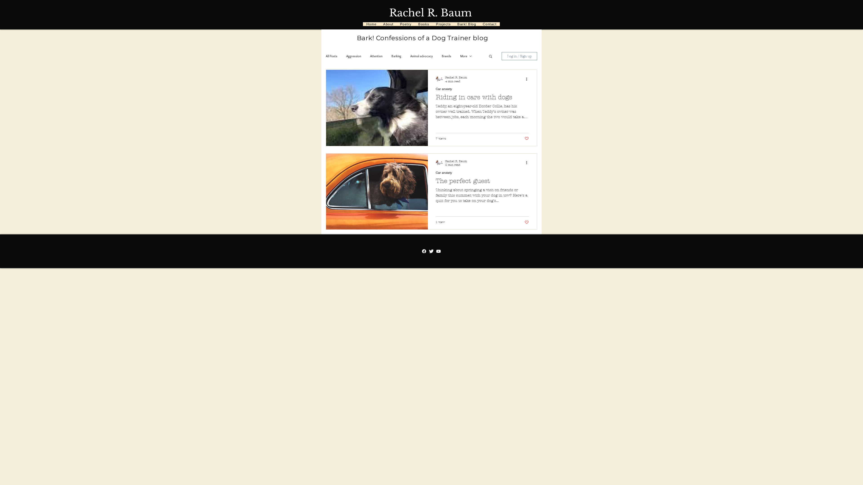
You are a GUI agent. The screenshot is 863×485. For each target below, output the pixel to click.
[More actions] (528, 79)
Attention (376, 56)
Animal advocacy (421, 56)
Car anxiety (444, 89)
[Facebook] (424, 251)
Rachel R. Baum (430, 13)
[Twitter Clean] (431, 251)
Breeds (446, 56)
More (463, 56)
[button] (490, 56)
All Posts (331, 56)
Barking (396, 56)
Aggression (353, 56)
